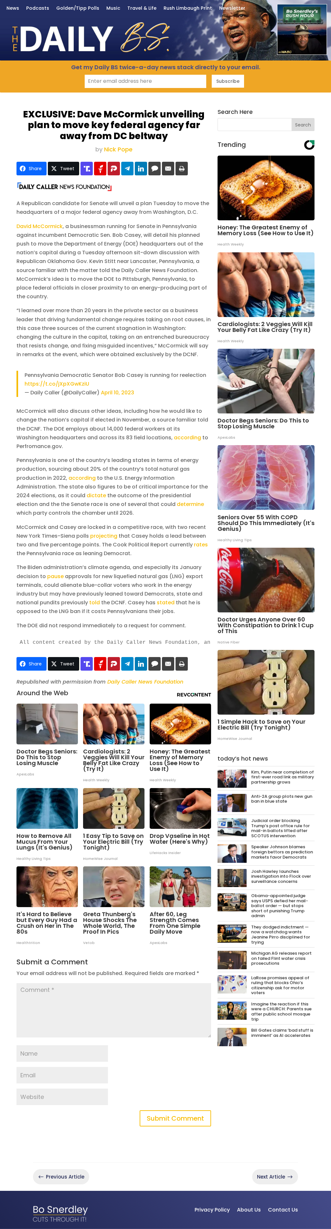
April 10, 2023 (117, 392)
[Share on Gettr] (100, 168)
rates (201, 544)
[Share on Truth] (86, 168)
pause (55, 576)
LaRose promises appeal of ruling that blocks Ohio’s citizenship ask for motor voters (280, 985)
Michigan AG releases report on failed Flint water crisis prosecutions (281, 958)
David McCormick (39, 226)
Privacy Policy (212, 1209)
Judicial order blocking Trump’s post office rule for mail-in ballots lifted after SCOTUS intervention (280, 828)
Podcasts (37, 8)
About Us (249, 1209)
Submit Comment (175, 1118)
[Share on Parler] (114, 168)
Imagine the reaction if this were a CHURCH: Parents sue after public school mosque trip (281, 1011)
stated (166, 602)
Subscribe (228, 81)
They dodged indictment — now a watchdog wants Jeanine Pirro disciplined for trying (280, 934)
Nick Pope (118, 149)
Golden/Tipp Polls (77, 8)
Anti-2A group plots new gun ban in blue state (281, 799)
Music (113, 8)
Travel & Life (141, 8)
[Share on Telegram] (127, 168)
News (12, 8)
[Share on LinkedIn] (141, 168)
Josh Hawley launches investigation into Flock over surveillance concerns (281, 876)
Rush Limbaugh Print (188, 8)
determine (190, 504)
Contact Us (283, 1209)
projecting (103, 536)
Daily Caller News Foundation (145, 682)
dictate (96, 495)
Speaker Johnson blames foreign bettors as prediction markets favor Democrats (282, 852)
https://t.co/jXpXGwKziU (57, 384)
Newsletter (232, 8)
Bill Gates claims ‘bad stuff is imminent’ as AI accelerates (282, 1032)
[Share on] (154, 168)
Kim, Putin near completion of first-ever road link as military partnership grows (282, 777)
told (94, 602)
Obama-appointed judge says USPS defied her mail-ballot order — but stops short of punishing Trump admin (279, 906)
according (187, 437)
